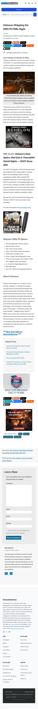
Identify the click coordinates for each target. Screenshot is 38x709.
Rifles (4, 643)
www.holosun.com (25, 207)
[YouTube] (9, 632)
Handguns (6, 640)
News (6, 33)
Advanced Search (26, 643)
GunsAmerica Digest (17, 628)
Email (8, 516)
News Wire (14, 38)
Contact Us (23, 669)
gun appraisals (13, 624)
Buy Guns (23, 640)
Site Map (23, 699)
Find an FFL (24, 650)
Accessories (7, 656)
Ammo (5, 653)
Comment (9, 483)
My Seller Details (8, 669)
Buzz (20, 434)
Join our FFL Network (9, 676)
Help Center (24, 666)
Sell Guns (19, 9)
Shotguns (6, 646)
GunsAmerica (10, 599)
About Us (23, 678)
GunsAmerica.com (18, 692)
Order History (24, 646)
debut (13, 107)
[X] (6, 632)
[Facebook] (4, 632)
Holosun (26, 434)
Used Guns (6, 650)
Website (8, 523)
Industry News (8, 437)
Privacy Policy (21, 697)
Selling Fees (7, 673)
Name (8, 509)
